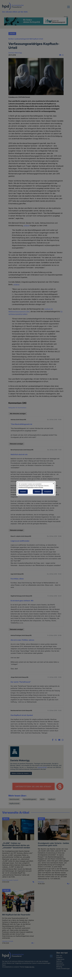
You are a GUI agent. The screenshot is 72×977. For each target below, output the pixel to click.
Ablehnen (37, 491)
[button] (68, 8)
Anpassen (23, 491)
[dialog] (36, 488)
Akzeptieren (47, 491)
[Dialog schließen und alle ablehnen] (53, 483)
